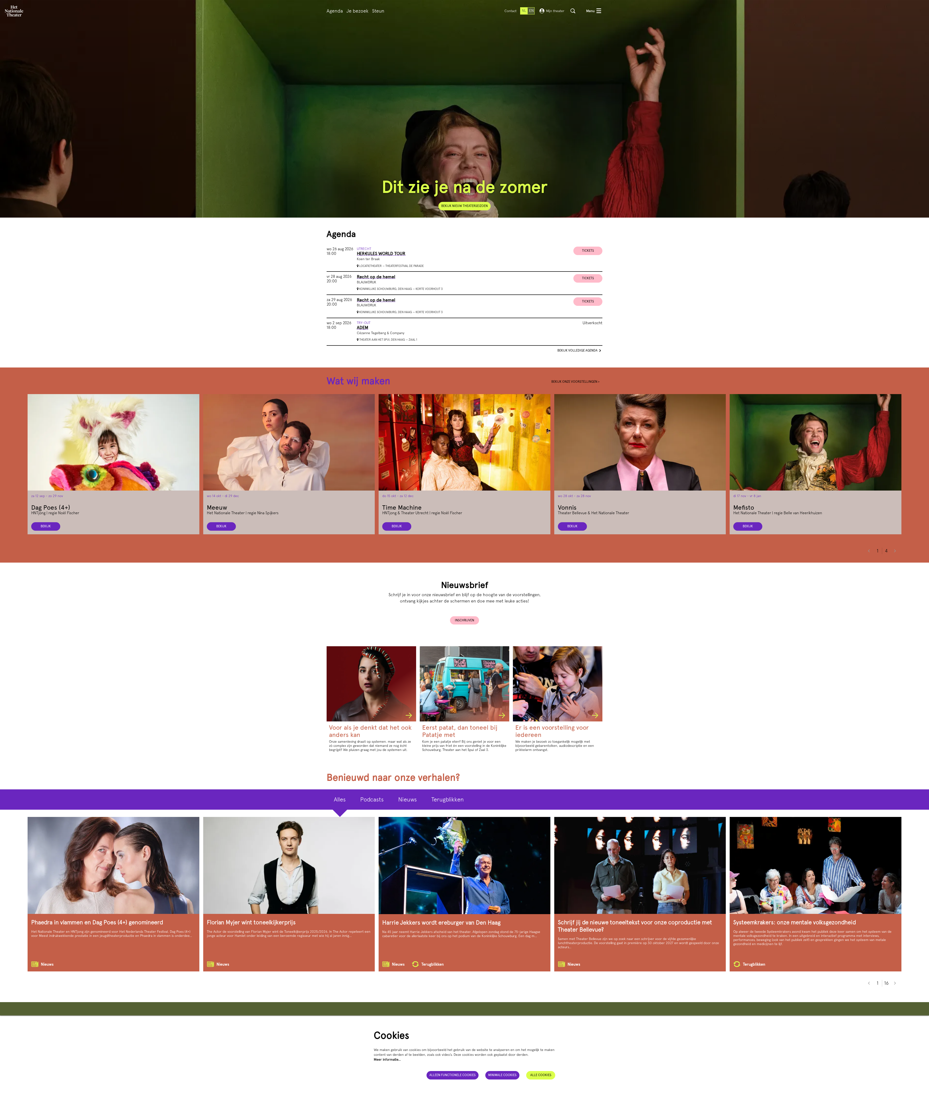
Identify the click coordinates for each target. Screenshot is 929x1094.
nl (524, 10)
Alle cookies (540, 1075)
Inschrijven (464, 620)
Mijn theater (555, 11)
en (531, 10)
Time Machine (402, 507)
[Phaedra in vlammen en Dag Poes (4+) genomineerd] (113, 865)
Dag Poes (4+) (50, 507)
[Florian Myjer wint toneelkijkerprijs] (289, 865)
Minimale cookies (502, 1075)
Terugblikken (447, 799)
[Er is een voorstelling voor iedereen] (557, 683)
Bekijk (46, 526)
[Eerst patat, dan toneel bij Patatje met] (464, 683)
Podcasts (372, 799)
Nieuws (407, 799)
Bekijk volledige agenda (577, 350)
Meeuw (217, 507)
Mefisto (743, 507)
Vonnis (567, 507)
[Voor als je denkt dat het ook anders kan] (371, 683)
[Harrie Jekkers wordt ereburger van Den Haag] (464, 865)
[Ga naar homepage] (14, 11)
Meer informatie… (387, 1059)
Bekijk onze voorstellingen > (575, 381)
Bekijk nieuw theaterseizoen (464, 206)
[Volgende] (895, 551)
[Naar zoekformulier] (573, 11)
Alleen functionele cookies (452, 1075)
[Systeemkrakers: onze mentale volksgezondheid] (815, 865)
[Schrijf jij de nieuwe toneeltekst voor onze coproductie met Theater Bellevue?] (640, 865)
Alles (340, 799)
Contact (510, 11)
